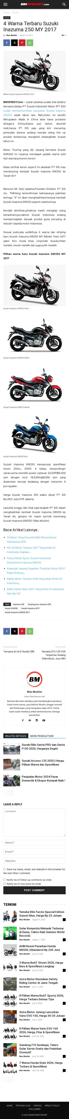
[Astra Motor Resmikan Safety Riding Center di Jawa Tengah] (10, 984)
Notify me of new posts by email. (24, 883)
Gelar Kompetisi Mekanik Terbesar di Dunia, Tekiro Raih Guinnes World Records (41, 932)
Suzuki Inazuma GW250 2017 (17, 612)
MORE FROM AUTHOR (42, 736)
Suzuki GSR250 (11, 608)
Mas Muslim (11, 35)
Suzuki (15, 12)
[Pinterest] (22, 42)
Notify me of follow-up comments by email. (29, 879)
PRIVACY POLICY (52, 1105)
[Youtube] (45, 721)
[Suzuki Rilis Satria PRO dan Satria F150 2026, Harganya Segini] (11, 748)
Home (6, 12)
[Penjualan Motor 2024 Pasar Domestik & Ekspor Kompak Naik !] (11, 780)
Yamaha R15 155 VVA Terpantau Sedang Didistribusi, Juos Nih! (54, 655)
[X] (14, 42)
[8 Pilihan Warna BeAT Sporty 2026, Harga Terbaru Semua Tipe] (10, 1000)
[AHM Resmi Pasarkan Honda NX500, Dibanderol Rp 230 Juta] (10, 951)
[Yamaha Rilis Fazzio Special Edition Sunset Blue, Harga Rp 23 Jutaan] (10, 916)
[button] (5, 4)
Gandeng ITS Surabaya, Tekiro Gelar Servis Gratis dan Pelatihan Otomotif (40, 1048)
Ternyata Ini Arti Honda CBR (18, 651)
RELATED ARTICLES (15, 736)
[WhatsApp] (29, 42)
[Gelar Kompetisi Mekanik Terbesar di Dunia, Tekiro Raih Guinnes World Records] (10, 933)
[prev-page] (5, 793)
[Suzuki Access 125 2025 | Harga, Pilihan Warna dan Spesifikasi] (11, 764)
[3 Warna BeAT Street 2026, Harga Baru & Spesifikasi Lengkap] (10, 967)
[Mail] (31, 721)
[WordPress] (38, 721)
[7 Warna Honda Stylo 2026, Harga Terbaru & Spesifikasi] (10, 1067)
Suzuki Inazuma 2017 (30, 608)
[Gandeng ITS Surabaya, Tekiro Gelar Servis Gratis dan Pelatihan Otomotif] (10, 1049)
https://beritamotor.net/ (34, 696)
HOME (10, 1105)
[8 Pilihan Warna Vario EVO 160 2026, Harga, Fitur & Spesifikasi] (10, 1033)
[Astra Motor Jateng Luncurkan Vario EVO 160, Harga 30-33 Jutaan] (10, 1017)
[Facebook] (6, 42)
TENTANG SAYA (23, 1105)
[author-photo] (34, 687)
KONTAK (38, 1105)
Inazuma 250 (18, 604)
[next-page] (11, 793)
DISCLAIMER (34, 1109)
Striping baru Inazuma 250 (39, 604)
